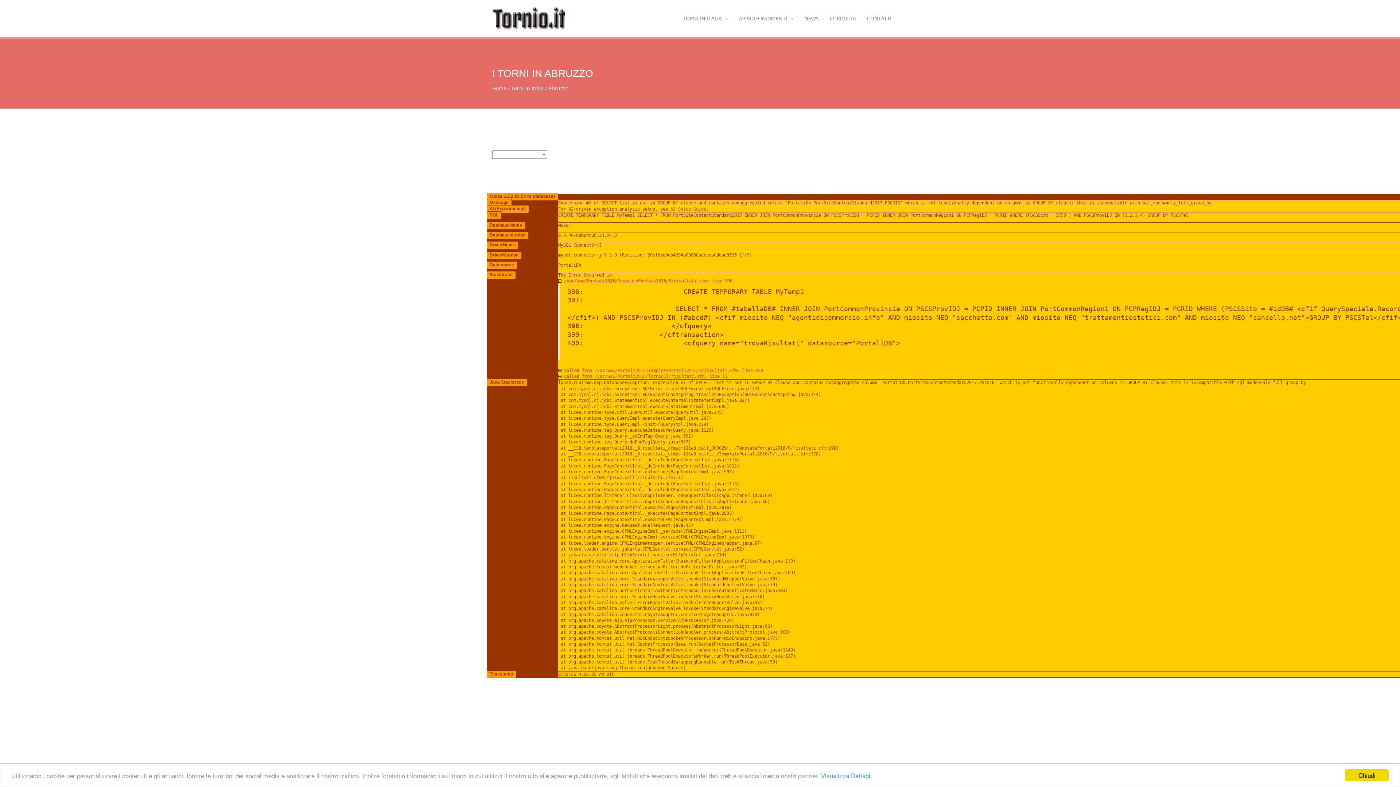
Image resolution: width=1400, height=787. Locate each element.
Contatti (879, 18)
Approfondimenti (763, 18)
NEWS (811, 18)
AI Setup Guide (688, 209)
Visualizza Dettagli (846, 775)
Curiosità (843, 18)
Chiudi (1367, 775)
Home (499, 88)
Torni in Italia (702, 18)
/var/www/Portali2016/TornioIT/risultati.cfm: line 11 (645, 376)
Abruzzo (558, 88)
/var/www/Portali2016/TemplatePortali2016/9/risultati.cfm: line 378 (663, 370)
